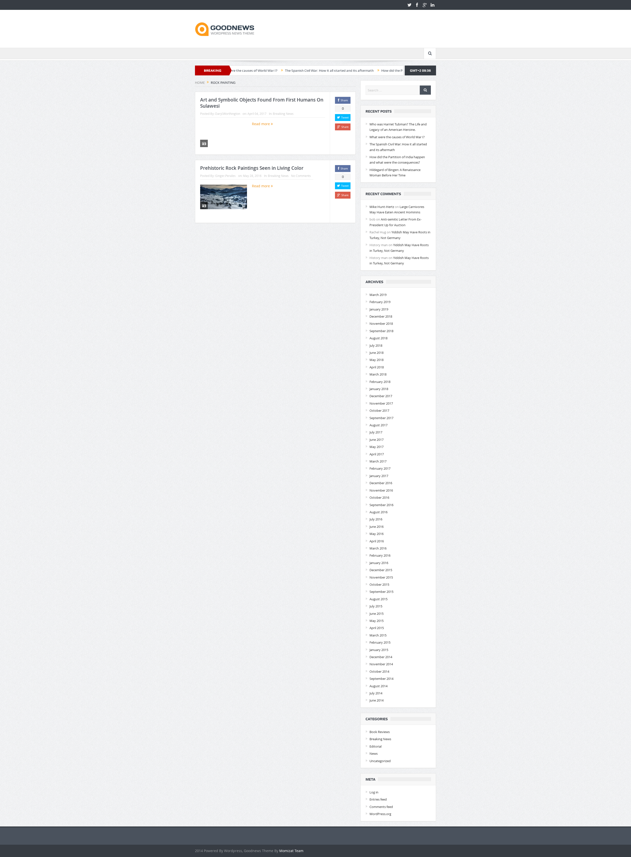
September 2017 (381, 418)
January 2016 (378, 563)
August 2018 (378, 338)
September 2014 (381, 678)
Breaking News (283, 114)
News (373, 753)
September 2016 (381, 505)
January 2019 (378, 309)
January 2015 (378, 650)
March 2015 (377, 635)
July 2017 (375, 432)
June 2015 (376, 613)
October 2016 (379, 497)
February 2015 (379, 642)
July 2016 (375, 519)
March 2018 (377, 374)
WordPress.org (380, 814)
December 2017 (380, 396)
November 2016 (381, 490)
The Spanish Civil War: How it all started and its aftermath (298, 70)
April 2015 (376, 628)
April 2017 (376, 454)
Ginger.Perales (225, 176)
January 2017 (378, 476)
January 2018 (378, 389)
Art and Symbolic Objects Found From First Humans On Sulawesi (261, 103)
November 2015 (381, 577)
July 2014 (375, 693)
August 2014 (378, 686)
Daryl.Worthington (227, 114)
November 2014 (381, 664)
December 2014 (380, 657)
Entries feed (378, 799)
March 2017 (377, 461)
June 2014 (376, 700)
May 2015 (376, 620)
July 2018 (375, 345)
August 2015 (378, 599)
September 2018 (381, 331)
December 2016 (380, 483)
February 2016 (379, 555)
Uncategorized (380, 761)
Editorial (375, 746)
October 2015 (379, 584)
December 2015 (380, 570)
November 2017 (381, 403)
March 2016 (377, 548)
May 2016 (376, 533)
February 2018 (379, 381)
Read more (261, 123)
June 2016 (376, 526)
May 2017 (376, 447)
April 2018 (376, 367)
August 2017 (378, 425)
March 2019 (377, 294)
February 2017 (379, 468)
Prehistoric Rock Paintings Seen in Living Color (251, 168)
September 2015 (381, 591)
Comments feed (381, 807)
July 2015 (375, 606)
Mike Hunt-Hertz (381, 207)
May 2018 (376, 360)
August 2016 (378, 512)
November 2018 (381, 323)
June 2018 (376, 352)
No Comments (301, 176)
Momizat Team (291, 850)
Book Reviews (379, 732)
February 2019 (379, 302)
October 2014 (379, 671)
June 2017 (376, 439)
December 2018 (380, 316)
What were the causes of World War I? (397, 137)
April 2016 (376, 541)
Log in (373, 792)
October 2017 (379, 410)
